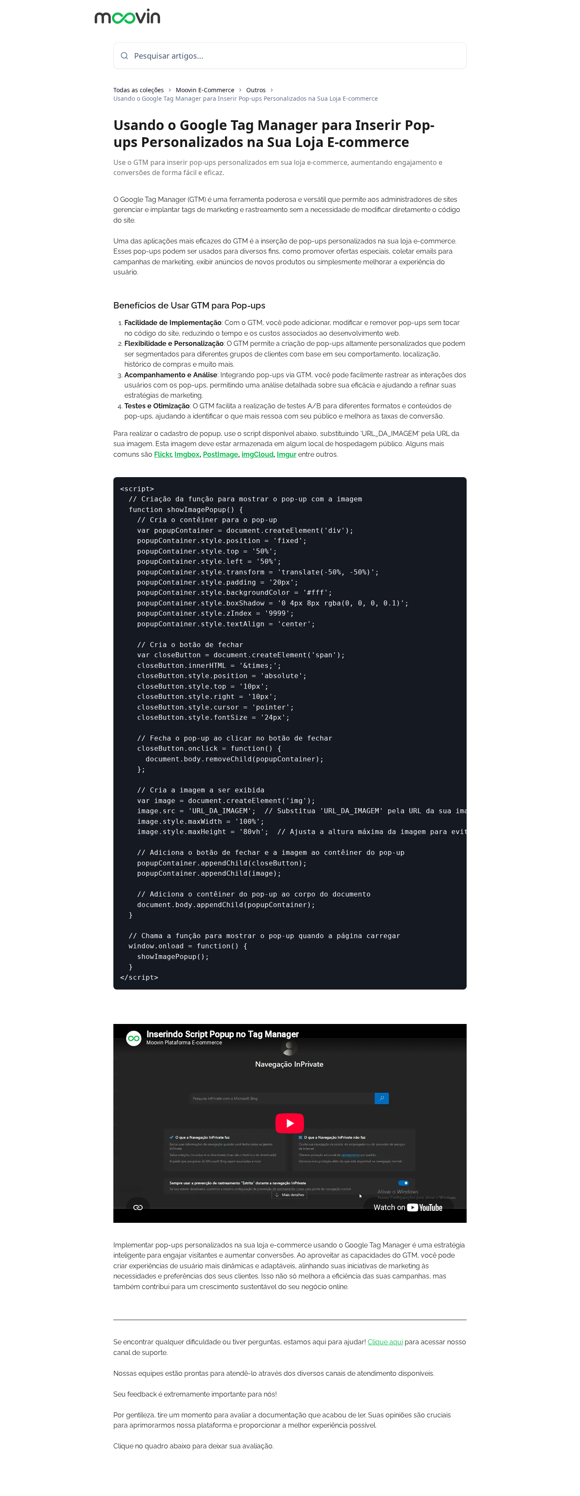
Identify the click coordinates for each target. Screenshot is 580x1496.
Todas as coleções (138, 90)
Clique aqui (385, 1342)
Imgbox (187, 454)
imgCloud (257, 454)
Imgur (286, 454)
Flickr (162, 454)
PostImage (220, 454)
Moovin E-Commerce (205, 90)
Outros (256, 90)
